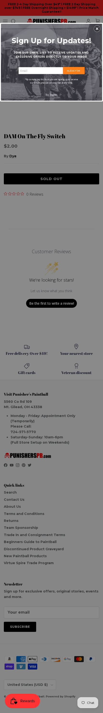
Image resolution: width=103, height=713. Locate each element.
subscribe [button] (73, 70)
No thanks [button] (52, 94)
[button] (97, 28)
